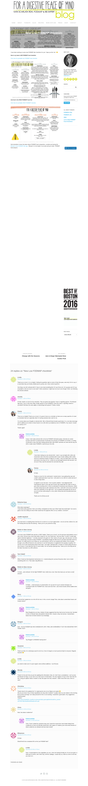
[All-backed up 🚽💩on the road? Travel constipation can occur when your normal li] (75, 184)
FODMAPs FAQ (68, 112)
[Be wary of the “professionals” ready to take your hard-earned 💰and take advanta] (75, 162)
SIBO (65, 117)
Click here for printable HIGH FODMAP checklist (23, 103)
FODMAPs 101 (68, 114)
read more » (67, 75)
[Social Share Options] (65, 172)
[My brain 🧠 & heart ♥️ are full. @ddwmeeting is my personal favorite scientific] (75, 229)
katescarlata (39, 40)
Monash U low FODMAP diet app (19, 146)
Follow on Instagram (71, 148)
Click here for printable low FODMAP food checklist (24, 58)
